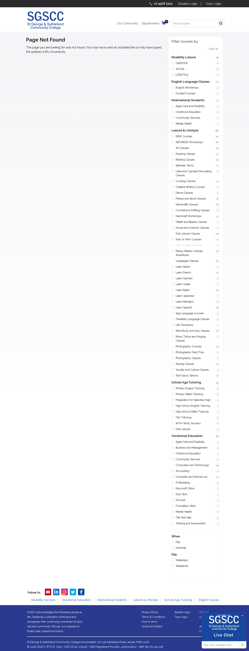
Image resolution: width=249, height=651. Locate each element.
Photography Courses (189, 346)
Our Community (127, 23)
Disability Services (43, 600)
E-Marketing (183, 482)
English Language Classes (190, 81)
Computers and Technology (192, 465)
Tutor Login (213, 3)
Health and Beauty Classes (191, 221)
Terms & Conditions (153, 617)
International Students (188, 100)
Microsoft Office (185, 488)
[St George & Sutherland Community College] (45, 20)
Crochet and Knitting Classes (193, 210)
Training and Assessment (190, 523)
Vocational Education (187, 436)
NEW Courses (184, 136)
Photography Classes (188, 358)
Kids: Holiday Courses (189, 245)
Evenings (181, 547)
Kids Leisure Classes (188, 233)
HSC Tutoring (183, 417)
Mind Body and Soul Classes (193, 330)
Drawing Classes (185, 153)
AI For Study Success (188, 423)
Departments (150, 23)
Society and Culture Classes (192, 369)
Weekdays (182, 560)
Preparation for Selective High (193, 400)
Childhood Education (188, 112)
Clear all (213, 49)
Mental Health (184, 123)
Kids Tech (181, 494)
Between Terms (185, 165)
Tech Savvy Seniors (187, 375)
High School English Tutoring (193, 405)
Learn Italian (183, 290)
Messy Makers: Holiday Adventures (189, 253)
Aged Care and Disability (190, 106)
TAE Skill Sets (183, 517)
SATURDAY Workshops (189, 142)
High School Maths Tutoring (192, 411)
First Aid (180, 500)
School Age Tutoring (186, 382)
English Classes (208, 600)
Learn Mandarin (185, 301)
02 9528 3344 (163, 3)
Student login (182, 612)
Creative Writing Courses (190, 187)
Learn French (183, 272)
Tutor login (180, 617)
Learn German (184, 278)
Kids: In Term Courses (188, 239)
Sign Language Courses (190, 313)
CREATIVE (182, 63)
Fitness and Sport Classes (191, 198)
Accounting (182, 470)
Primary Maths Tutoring (189, 394)
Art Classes (182, 148)
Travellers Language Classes (192, 319)
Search (221, 23)
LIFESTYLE (182, 74)
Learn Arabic (183, 266)
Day (178, 541)
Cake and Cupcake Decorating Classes (193, 173)
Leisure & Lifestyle (185, 130)
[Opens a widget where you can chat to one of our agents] (224, 630)
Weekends (182, 566)
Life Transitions (184, 324)
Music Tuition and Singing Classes (191, 338)
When (176, 536)
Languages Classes (187, 260)
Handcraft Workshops (188, 216)
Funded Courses (185, 93)
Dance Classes (184, 192)
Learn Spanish (184, 307)
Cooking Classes (186, 181)
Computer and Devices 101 (191, 476)
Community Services (188, 117)
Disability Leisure (184, 57)
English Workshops (187, 87)
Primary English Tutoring (190, 388)
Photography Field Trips (190, 352)
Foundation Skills (186, 505)
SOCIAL (180, 69)
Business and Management (191, 447)
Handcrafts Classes (187, 204)
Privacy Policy (150, 612)
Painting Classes (185, 159)
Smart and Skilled (152, 626)
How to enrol (149, 621)
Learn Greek (183, 284)
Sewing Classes (185, 363)
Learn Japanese (185, 295)
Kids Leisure (183, 429)
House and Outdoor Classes (192, 227)
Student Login (187, 3)
